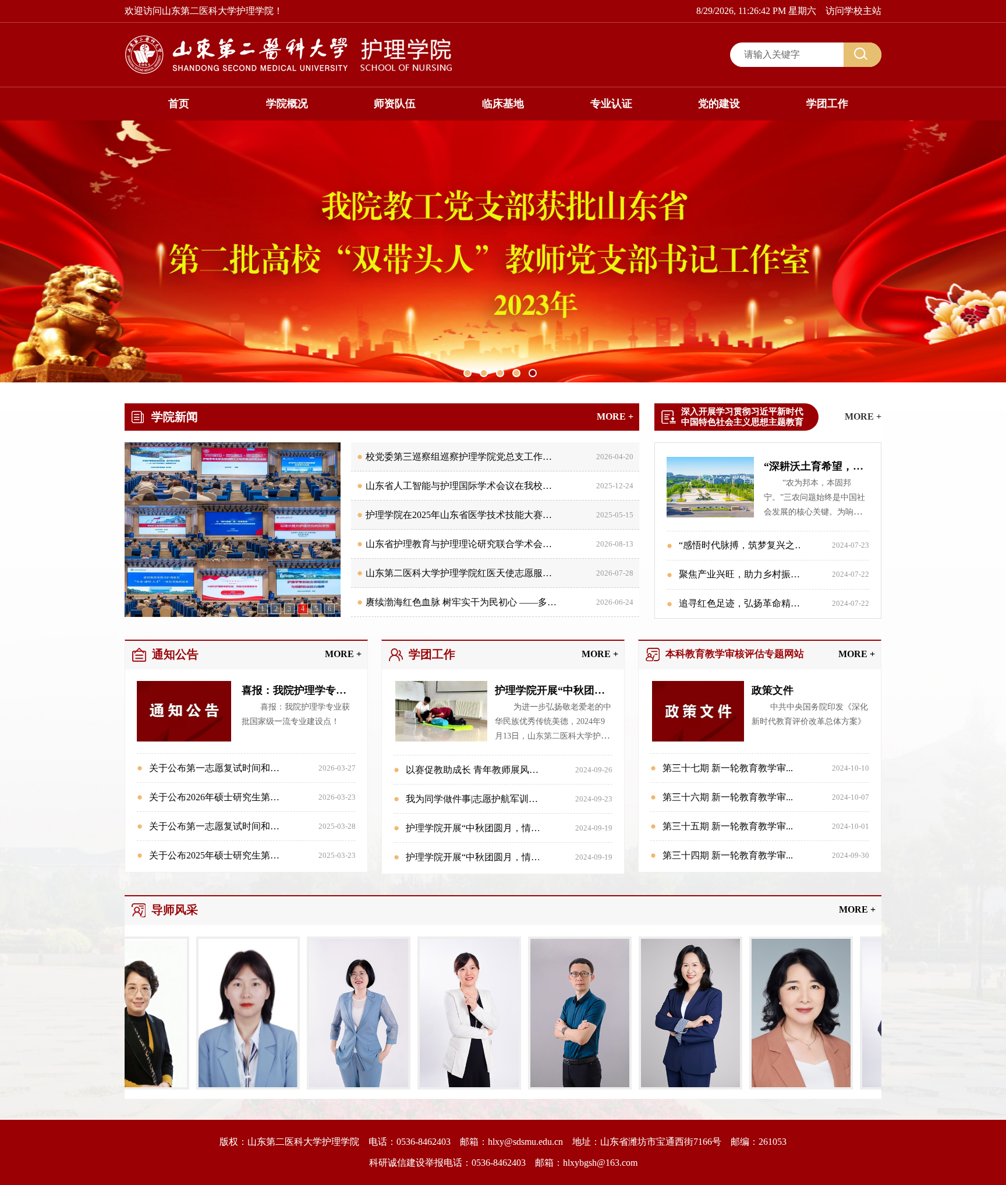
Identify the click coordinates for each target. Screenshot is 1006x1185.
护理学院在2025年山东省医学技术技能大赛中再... (467, 515)
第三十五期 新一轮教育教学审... (728, 826)
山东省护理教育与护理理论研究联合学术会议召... (467, 544)
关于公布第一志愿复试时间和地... (217, 768)
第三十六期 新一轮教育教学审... (728, 797)
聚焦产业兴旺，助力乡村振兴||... (744, 574)
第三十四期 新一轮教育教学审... (728, 855)
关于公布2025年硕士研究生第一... (217, 855)
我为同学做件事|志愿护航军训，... (475, 799)
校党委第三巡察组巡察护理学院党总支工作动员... (467, 457)
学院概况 (287, 103)
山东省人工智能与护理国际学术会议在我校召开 (463, 486)
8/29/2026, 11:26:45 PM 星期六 (756, 11)
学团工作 (827, 103)
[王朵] (224, 1086)
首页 (178, 103)
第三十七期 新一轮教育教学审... (728, 768)
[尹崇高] (556, 1086)
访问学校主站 (853, 11)
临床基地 (503, 103)
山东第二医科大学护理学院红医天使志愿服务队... (467, 573)
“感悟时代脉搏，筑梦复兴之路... (745, 545)
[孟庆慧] (335, 1086)
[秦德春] (777, 1086)
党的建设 (719, 103)
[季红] (666, 1086)
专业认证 (611, 103)
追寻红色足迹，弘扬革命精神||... (744, 603)
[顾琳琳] (445, 1086)
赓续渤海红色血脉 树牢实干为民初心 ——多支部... (469, 602)
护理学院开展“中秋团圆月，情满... (476, 828)
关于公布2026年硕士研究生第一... (217, 797)
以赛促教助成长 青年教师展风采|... (476, 770)
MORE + (615, 416)
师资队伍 (395, 103)
